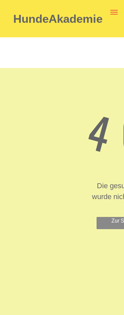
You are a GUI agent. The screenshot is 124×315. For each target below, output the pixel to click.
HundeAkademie (58, 18)
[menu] (114, 12)
